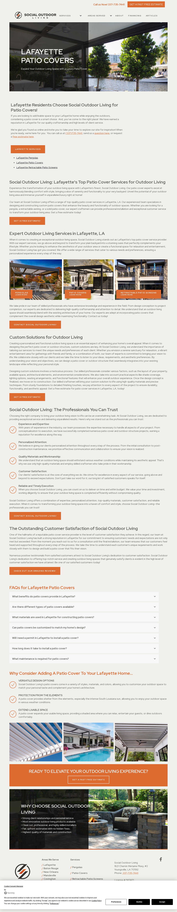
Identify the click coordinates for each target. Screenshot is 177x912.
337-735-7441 (130, 873)
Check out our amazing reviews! (35, 571)
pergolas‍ (21, 293)
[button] (71, 15)
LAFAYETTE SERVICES (28, 149)
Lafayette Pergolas (27, 157)
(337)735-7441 (74, 133)
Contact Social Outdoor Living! (35, 324)
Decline (139, 902)
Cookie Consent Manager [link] (13, 886)
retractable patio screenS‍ (139, 293)
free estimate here (23, 136)
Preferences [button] (54, 904)
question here (101, 133)
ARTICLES (152, 16)
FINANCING (134, 16)
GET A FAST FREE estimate (88, 779)
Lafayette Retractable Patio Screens (37, 167)
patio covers (77, 293)
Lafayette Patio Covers (29, 162)
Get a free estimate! (27, 221)
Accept (162, 902)
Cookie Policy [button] (96, 901)
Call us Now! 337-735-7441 (109, 4)
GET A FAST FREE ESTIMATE (146, 4)
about (119, 16)
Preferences (116, 902)
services (65, 16)
